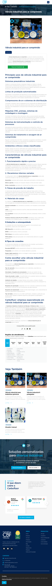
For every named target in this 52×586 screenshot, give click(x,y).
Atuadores (43, 535)
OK (4, 582)
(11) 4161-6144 (7, 560)
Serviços (28, 537)
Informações (14, 6)
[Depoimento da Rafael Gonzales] (8, 502)
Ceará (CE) (38, 343)
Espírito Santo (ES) (45, 343)
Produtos (28, 539)
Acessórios (43, 539)
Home (8, 6)
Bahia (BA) (33, 343)
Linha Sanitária (44, 541)
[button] (5, 503)
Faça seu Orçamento (17, 67)
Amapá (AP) (19, 343)
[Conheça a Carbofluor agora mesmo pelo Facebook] (4, 548)
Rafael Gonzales (14, 499)
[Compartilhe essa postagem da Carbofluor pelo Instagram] (24, 329)
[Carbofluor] (5, 3)
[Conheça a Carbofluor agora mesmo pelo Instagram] (7, 548)
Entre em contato (33, 467)
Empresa (28, 535)
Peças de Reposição (45, 537)
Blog (27, 543)
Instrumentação (44, 543)
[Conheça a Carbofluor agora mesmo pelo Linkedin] (11, 548)
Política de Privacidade (7, 579)
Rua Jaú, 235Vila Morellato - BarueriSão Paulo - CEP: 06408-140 (10, 566)
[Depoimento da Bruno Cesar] (30, 500)
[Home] (7, 535)
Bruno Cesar (37, 499)
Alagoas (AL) (13, 343)
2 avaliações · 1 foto (36, 500)
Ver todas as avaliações (25, 517)
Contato (27, 545)
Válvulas (42, 533)
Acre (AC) (7, 343)
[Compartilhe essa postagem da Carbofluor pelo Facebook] (30, 329)
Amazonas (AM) (26, 343)
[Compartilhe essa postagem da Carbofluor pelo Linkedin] (27, 329)
